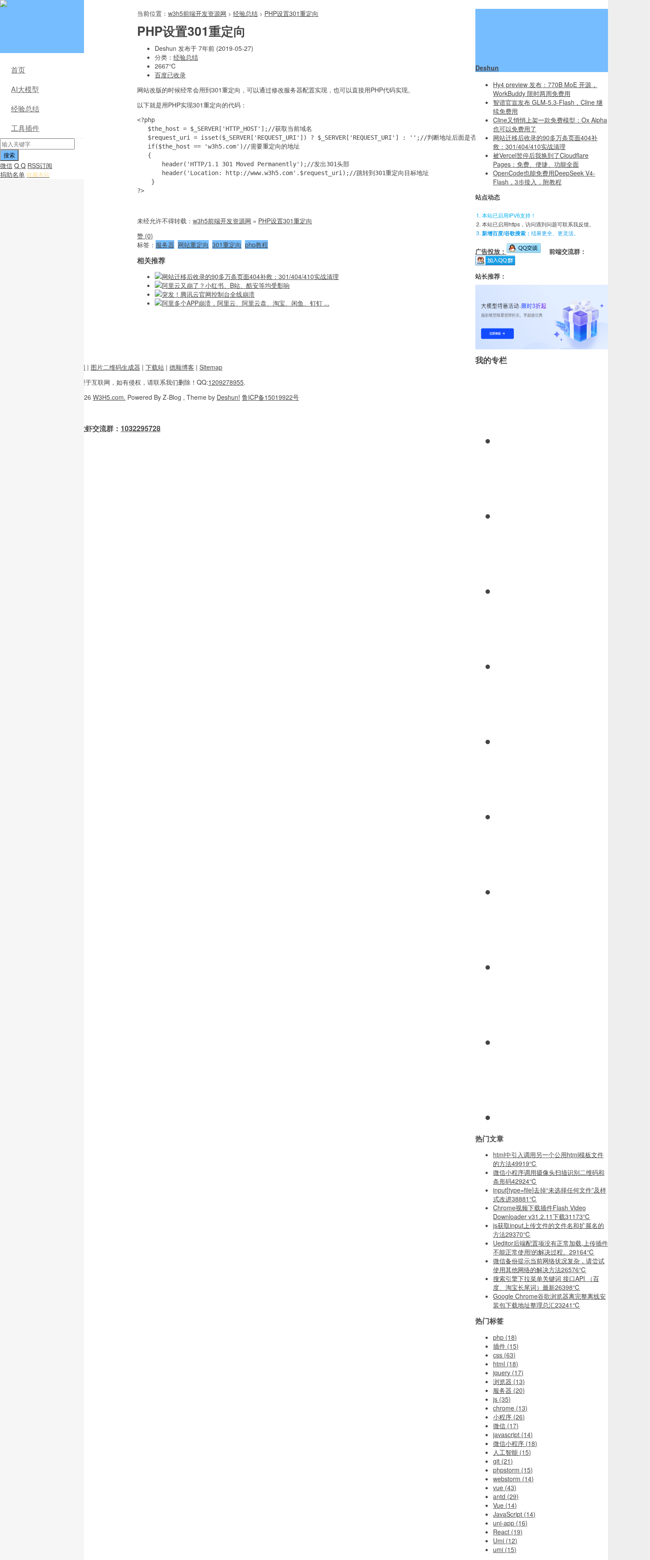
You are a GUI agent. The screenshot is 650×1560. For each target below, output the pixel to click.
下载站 (154, 367)
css (504, 1354)
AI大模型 (25, 89)
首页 (18, 70)
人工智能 (512, 1452)
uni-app (510, 1522)
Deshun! (228, 397)
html (505, 1363)
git (503, 1461)
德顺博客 (181, 367)
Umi (505, 1540)
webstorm (513, 1478)
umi (504, 1549)
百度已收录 (170, 74)
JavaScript (514, 1514)
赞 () (145, 235)
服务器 (165, 244)
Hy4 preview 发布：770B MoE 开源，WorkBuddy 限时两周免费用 (545, 89)
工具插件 (25, 128)
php (505, 1337)
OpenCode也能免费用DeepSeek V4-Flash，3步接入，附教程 (544, 177)
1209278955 (226, 382)
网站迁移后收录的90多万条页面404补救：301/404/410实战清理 (250, 276)
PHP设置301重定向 (291, 13)
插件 (506, 1346)
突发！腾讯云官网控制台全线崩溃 (208, 294)
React (508, 1531)
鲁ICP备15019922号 (270, 397)
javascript (513, 1434)
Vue (505, 1505)
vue (504, 1487)
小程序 (509, 1416)
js (502, 1399)
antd (506, 1496)
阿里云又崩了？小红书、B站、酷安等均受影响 (226, 285)
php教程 (256, 244)
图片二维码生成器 (115, 367)
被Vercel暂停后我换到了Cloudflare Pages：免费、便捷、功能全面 (541, 159)
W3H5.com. (109, 397)
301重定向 (226, 244)
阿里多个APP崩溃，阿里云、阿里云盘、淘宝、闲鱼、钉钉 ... (245, 302)
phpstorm (513, 1469)
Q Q (20, 165)
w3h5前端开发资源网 (40, 9)
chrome (510, 1407)
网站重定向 (193, 244)
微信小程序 (515, 1443)
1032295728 (141, 428)
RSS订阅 (39, 165)
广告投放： (490, 251)
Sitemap (210, 367)
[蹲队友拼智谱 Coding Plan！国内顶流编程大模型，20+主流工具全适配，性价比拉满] (541, 346)
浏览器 (509, 1381)
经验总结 (25, 108)
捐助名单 (12, 174)
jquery (508, 1372)
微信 (6, 165)
